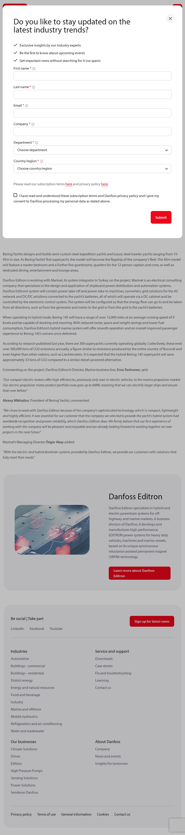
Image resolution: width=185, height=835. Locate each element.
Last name (22, 86)
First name (22, 68)
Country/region (26, 161)
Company (22, 124)
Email (19, 105)
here (69, 184)
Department (24, 142)
